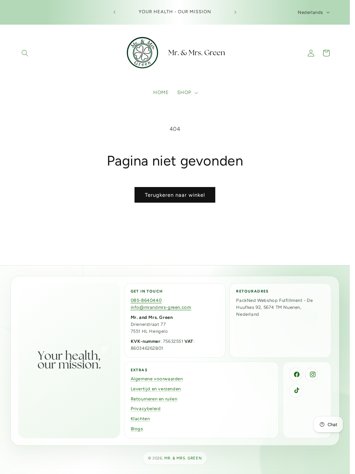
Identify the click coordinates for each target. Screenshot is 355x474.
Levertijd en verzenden (156, 388)
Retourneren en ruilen (154, 398)
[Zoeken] (25, 53)
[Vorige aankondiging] (114, 12)
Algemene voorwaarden (157, 378)
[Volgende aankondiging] (235, 12)
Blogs (137, 428)
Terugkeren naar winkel (175, 195)
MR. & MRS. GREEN (183, 458)
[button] (187, 92)
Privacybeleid (146, 408)
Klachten (140, 418)
